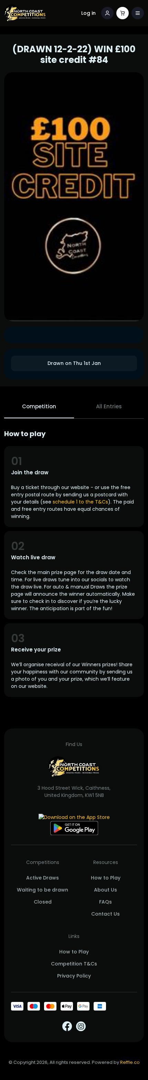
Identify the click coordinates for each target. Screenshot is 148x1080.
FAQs (105, 901)
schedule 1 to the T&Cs (80, 501)
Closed (43, 901)
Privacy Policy (74, 975)
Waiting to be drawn (42, 889)
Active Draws (42, 877)
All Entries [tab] (109, 406)
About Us (105, 889)
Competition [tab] (39, 406)
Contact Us (105, 913)
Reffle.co (130, 1062)
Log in (88, 13)
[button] (137, 13)
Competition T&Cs (74, 963)
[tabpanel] (74, 563)
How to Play (105, 877)
